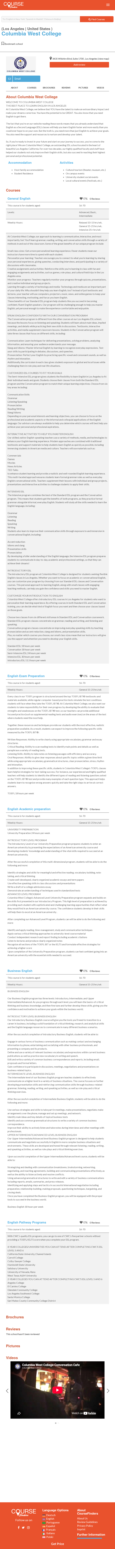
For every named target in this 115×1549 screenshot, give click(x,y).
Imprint (81, 1529)
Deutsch (50, 1515)
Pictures (83, 88)
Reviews (66, 88)
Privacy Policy (85, 1525)
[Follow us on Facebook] (18, 1527)
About (14, 88)
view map (103, 58)
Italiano (50, 1533)
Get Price (57, 1544)
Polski (49, 1537)
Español (50, 1526)
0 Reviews (95, 198)
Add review (79, 64)
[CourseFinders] (13, 5)
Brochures (49, 88)
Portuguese (52, 1522)
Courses (31, 88)
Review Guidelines (87, 1522)
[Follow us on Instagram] (28, 1527)
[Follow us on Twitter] (23, 1527)
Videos (100, 88)
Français (50, 1529)
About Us (82, 1518)
